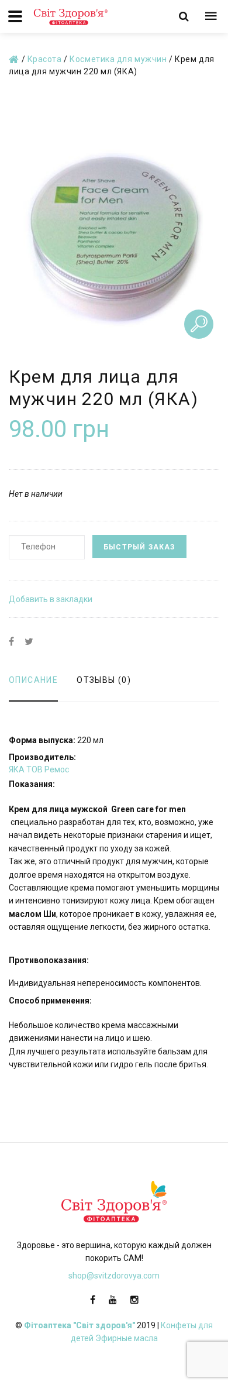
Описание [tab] (33, 680)
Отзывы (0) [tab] (104, 680)
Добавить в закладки (50, 599)
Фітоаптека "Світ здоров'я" (79, 1325)
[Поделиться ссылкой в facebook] (11, 642)
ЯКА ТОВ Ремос (39, 769)
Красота (44, 59)
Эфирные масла (126, 1338)
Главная (14, 60)
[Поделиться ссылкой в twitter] (29, 642)
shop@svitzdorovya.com (114, 1275)
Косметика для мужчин (118, 59)
